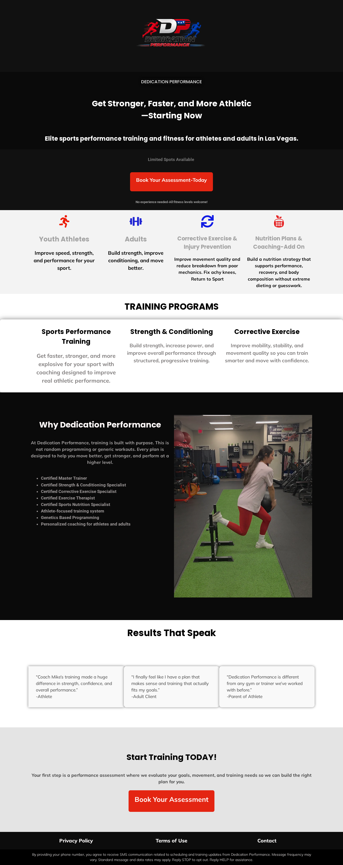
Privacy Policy (76, 840)
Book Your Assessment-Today (171, 180)
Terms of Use (171, 840)
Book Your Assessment (171, 799)
